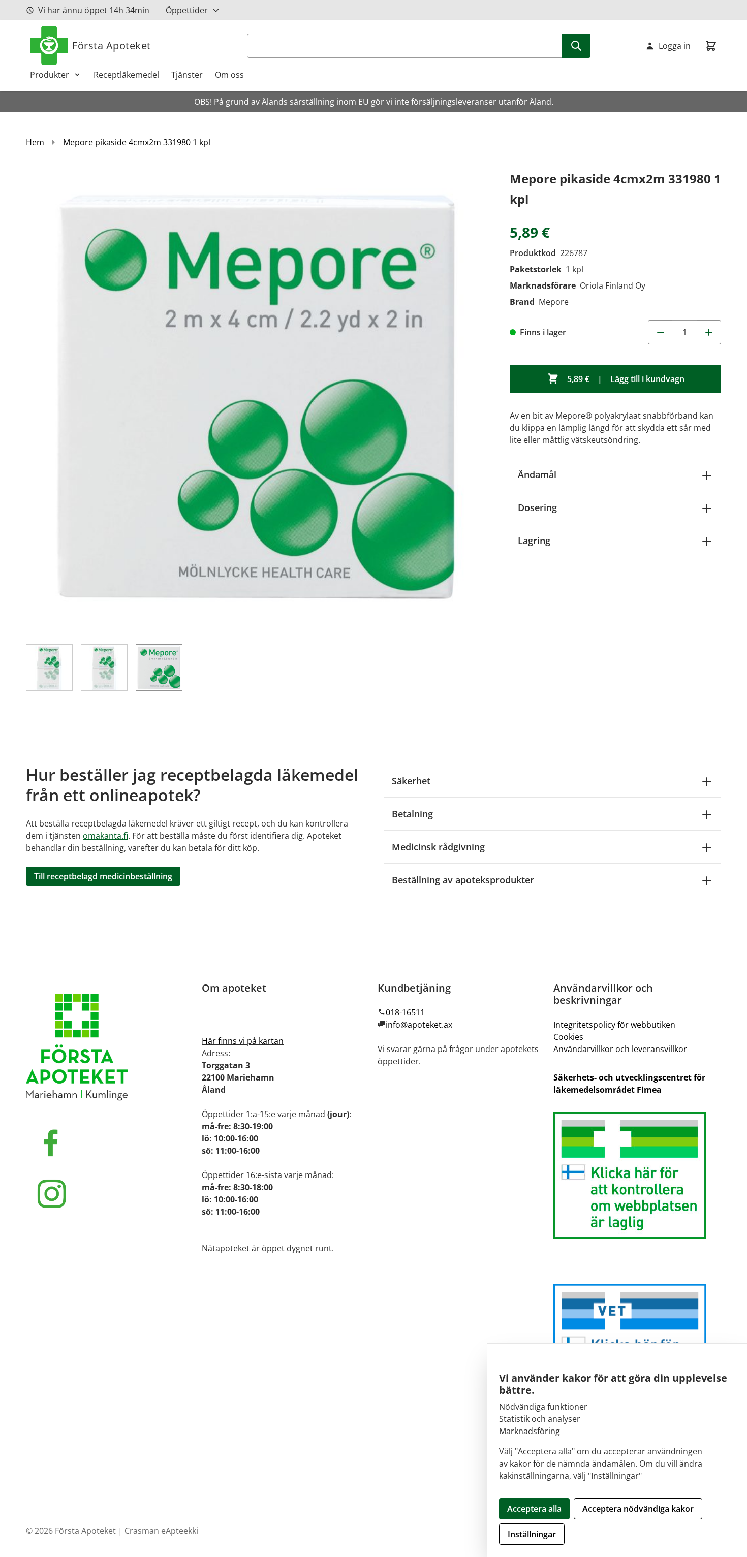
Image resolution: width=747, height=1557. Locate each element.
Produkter (49, 74)
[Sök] (576, 46)
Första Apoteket (111, 45)
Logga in (675, 45)
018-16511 (405, 1012)
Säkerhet (411, 781)
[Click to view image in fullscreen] (257, 400)
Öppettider (187, 10)
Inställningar (532, 1534)
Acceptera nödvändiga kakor (638, 1508)
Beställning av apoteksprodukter (463, 880)
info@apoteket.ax (419, 1024)
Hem (35, 142)
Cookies (568, 1036)
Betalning (412, 814)
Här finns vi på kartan (243, 1040)
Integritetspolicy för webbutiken (614, 1024)
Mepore (554, 301)
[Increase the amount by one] (709, 332)
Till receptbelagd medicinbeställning (103, 876)
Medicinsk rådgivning (438, 847)
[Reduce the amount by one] (660, 332)
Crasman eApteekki (161, 1530)
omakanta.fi (105, 835)
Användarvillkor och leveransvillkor (620, 1049)
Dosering (537, 507)
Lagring (534, 540)
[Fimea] (637, 1175)
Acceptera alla (534, 1508)
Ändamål (537, 474)
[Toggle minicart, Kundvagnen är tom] (711, 46)
